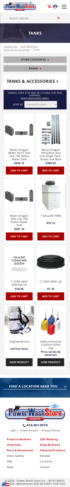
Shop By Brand (50, 444)
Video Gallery (15, 455)
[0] (49, 6)
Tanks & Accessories (17, 49)
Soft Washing (29, 46)
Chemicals (14, 444)
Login (13, 430)
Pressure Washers (19, 439)
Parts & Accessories (20, 450)
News (10, 467)
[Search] (58, 18)
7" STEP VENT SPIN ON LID (19, 283)
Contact (45, 467)
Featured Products (52, 450)
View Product (19, 362)
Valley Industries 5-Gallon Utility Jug (51, 345)
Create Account (29, 430)
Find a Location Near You (33, 386)
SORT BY (18, 104)
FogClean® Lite (19, 341)
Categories (11, 46)
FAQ (9, 461)
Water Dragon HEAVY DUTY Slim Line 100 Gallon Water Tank (19, 154)
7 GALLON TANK (51, 216)
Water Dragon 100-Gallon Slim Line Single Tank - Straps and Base (51, 154)
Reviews (45, 455)
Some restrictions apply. (35, 98)
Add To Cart (19, 170)
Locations (46, 461)
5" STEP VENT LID (51, 281)
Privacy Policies (51, 430)
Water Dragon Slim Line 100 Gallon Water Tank (19, 220)
